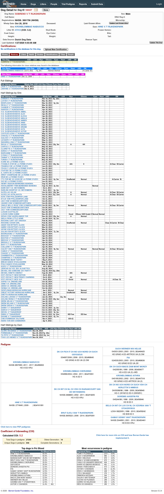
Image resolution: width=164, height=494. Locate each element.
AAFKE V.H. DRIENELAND (11, 282)
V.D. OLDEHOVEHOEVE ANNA (13, 123)
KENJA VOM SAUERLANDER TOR (14, 216)
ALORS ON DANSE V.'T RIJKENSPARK (16, 331)
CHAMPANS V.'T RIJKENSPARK (13, 258)
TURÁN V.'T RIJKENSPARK (11, 160)
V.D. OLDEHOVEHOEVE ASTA (13, 129)
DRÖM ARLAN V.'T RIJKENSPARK (14, 301)
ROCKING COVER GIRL (10, 223)
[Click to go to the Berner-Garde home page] (9, 3)
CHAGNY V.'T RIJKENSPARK (12, 253)
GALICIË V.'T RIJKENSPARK (12, 138)
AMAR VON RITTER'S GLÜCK (12, 225)
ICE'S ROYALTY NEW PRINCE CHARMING (17, 277)
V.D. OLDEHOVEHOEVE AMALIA (14, 118)
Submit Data (97, 4)
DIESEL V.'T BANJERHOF (11, 312)
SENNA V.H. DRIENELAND (11, 288)
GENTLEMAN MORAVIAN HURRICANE (16, 290)
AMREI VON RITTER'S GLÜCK (13, 227)
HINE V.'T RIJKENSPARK (110, 26)
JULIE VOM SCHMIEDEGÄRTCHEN (15, 208)
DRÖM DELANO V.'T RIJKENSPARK (15, 303)
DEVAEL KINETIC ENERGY (12, 273)
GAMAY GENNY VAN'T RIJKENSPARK (128, 417)
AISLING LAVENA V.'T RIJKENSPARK (16, 297)
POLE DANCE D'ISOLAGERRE (13, 264)
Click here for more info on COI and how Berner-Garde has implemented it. (122, 436)
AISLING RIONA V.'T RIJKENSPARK (15, 299)
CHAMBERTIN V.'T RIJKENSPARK (14, 255)
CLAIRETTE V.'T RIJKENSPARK (13, 149)
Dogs (33, 4)
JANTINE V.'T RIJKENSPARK (12, 89)
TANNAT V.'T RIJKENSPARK (12, 157)
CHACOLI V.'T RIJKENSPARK (12, 136)
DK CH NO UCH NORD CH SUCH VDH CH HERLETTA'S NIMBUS (128, 386)
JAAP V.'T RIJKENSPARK (11, 87)
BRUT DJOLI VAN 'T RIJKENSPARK (77, 412)
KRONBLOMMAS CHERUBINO (77, 371)
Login (159, 3)
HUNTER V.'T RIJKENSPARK (12, 110)
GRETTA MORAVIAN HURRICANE (14, 295)
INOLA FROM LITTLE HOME (12, 218)
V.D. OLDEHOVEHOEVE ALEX (13, 114)
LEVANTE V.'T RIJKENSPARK (12, 140)
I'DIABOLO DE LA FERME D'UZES (14, 166)
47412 (18, 29)
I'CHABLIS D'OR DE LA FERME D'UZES (16, 164)
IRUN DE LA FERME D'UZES (12, 177)
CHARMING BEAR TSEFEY (11, 260)
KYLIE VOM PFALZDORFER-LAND (14, 199)
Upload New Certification (56, 49)
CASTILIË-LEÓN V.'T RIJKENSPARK (15, 134)
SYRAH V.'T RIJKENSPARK (12, 155)
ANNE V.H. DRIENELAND (11, 284)
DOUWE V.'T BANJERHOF (11, 316)
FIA (128, 357)
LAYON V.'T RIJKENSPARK (11, 101)
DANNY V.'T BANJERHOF (11, 308)
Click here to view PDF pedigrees (15, 426)
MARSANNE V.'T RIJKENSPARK (13, 153)
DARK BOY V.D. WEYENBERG (13, 188)
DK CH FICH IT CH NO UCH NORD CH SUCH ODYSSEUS (77, 353)
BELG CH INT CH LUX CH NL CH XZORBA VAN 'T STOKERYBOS (128, 407)
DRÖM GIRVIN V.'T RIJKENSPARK (14, 306)
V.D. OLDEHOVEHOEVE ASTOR (13, 131)
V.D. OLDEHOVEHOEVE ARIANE (14, 127)
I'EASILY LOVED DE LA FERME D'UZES (17, 168)
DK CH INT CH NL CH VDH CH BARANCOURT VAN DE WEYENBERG (77, 390)
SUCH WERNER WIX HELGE (128, 348)
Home (23, 4)
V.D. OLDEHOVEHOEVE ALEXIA (14, 116)
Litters (43, 4)
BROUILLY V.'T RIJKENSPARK (13, 242)
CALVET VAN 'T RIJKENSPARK (13, 249)
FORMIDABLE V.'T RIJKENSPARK (14, 333)
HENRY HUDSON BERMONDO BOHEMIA (17, 184)
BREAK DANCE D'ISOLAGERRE (13, 262)
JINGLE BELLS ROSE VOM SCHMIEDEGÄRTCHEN (21, 205)
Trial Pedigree (68, 4)
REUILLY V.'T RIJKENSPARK (12, 105)
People (53, 4)
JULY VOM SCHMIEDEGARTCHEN (14, 210)
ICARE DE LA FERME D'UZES (13, 162)
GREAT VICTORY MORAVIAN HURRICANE (17, 293)
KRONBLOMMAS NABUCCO (29, 26)
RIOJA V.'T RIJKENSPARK (11, 144)
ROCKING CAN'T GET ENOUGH (13, 221)
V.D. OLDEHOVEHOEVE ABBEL (13, 112)
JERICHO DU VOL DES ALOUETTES (15, 269)
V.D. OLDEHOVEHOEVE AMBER (14, 120)
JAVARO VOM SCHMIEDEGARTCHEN (16, 203)
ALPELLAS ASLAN (8, 192)
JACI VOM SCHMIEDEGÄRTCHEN (14, 201)
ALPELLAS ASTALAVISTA (11, 194)
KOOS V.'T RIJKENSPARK (11, 266)
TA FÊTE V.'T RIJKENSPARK (12, 335)
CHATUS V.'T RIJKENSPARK (12, 147)
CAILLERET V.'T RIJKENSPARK (13, 247)
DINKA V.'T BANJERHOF (10, 314)
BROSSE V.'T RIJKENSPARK (12, 240)
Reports (83, 4)
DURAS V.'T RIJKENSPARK (12, 151)
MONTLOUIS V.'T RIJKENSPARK (14, 103)
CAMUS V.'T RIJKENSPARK (12, 251)
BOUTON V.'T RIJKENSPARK (12, 238)
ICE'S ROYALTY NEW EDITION (13, 275)
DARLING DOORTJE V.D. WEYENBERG (16, 190)
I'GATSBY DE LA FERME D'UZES (14, 171)
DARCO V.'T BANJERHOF (11, 310)
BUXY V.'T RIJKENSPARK (11, 245)
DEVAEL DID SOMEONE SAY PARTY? (16, 271)
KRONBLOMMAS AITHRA (128, 375)
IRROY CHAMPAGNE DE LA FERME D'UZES (18, 175)
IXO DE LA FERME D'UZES (12, 181)
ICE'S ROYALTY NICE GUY (11, 279)
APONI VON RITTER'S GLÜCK (13, 229)
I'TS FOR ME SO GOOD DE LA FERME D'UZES (19, 179)
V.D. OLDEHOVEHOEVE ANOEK (14, 125)
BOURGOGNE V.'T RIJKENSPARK (14, 234)
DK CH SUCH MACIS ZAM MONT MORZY (128, 366)
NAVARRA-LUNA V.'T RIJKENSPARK (15, 142)
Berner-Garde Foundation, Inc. (21, 490)
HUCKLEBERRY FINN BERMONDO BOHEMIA (19, 186)
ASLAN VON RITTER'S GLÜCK (13, 232)
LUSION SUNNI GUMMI (10, 214)
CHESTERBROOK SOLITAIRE (12, 319)
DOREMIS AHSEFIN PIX (128, 396)
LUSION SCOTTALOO (9, 212)
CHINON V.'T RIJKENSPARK (12, 99)
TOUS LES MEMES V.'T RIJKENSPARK (16, 337)
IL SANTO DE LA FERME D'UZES (14, 173)
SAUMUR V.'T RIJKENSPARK (12, 107)
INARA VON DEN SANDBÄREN (13, 321)
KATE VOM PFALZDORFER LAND (14, 197)
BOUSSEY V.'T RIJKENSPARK (13, 236)
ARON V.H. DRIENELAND (11, 286)
